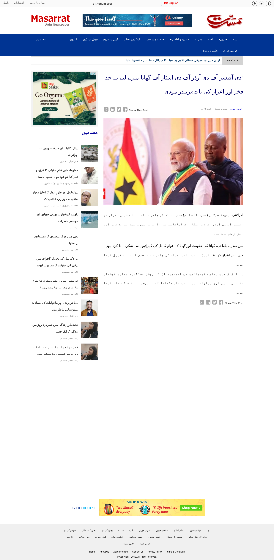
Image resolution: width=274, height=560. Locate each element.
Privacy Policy (155, 551)
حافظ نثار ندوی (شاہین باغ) (65, 183)
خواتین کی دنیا (70, 530)
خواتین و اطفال (180, 39)
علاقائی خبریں (162, 530)
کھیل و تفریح (110, 39)
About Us (104, 551)
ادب (210, 39)
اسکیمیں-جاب (132, 39)
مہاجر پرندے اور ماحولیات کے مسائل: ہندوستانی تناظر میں (55, 306)
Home (92, 551)
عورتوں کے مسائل (174, 537)
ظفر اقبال (73, 161)
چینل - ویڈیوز (90, 39)
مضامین (41, 39)
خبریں (223, 39)
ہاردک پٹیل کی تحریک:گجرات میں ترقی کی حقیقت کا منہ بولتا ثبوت (57, 262)
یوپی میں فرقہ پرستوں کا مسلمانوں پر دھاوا (56, 240)
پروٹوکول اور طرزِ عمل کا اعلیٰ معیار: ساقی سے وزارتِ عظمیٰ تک (55, 196)
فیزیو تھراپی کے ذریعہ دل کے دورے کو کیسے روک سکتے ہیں (56, 350)
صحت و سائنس (155, 39)
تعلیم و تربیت (210, 50)
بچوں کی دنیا (107, 530)
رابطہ (6, 2)
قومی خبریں (236, 108)
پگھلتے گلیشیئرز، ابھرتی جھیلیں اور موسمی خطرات (57, 218)
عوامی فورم (230, 50)
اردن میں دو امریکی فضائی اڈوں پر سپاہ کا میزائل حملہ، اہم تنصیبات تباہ (172, 60)
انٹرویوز (72, 39)
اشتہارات (19, 2)
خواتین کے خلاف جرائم (197, 537)
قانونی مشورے (154, 537)
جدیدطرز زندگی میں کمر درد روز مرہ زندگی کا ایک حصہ (55, 328)
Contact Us (137, 551)
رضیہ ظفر (73, 338)
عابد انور (74, 250)
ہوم (235, 39)
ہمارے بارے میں (37, 2)
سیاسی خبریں (195, 530)
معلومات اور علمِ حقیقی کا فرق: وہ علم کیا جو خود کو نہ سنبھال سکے (56, 173)
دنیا (209, 530)
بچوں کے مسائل (88, 530)
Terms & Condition (175, 551)
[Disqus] (173, 352)
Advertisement (120, 551)
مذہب (198, 39)
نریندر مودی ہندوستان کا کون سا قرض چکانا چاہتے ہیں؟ (55, 284)
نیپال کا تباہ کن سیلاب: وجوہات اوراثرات (58, 151)
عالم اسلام (178, 530)
